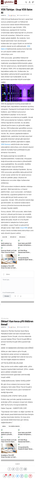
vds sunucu (22, 237)
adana (4, 426)
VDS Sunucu (5, 144)
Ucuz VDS (23, 228)
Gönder (7, 296)
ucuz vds (4, 237)
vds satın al (13, 237)
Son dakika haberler (14, 426)
